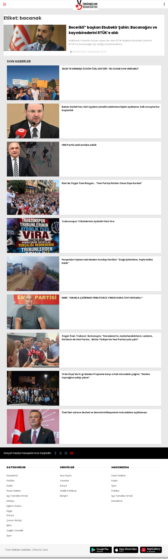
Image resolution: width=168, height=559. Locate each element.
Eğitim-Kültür (14, 506)
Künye (63, 485)
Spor (9, 535)
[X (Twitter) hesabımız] (60, 453)
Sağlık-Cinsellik (15, 530)
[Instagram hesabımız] (66, 453)
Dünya (10, 515)
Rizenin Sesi (40, 550)
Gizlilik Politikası (68, 490)
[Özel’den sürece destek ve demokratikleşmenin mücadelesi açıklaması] (33, 443)
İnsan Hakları (14, 490)
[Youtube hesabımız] (71, 453)
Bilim (9, 525)
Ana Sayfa (66, 475)
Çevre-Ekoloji (14, 520)
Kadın (10, 485)
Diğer (9, 511)
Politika (10, 480)
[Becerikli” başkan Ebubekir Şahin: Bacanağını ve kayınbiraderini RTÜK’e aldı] (35, 50)
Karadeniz (12, 475)
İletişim (64, 495)
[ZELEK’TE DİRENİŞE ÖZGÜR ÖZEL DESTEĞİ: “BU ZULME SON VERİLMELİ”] (33, 99)
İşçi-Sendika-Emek (17, 495)
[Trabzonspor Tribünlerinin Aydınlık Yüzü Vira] (33, 252)
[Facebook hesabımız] (55, 453)
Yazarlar (64, 480)
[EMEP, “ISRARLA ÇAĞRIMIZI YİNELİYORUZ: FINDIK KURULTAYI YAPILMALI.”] (33, 328)
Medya (10, 501)
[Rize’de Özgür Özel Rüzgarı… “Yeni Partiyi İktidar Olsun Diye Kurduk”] (33, 214)
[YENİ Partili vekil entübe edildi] (33, 175)
